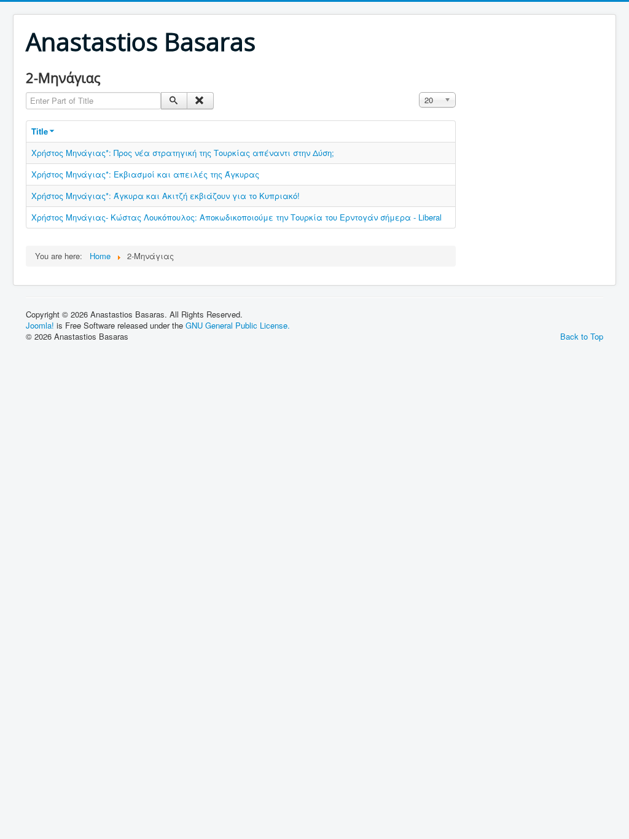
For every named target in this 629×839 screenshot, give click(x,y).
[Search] (174, 100)
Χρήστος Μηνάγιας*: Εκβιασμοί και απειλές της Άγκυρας (145, 174)
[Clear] (200, 100)
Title (39, 131)
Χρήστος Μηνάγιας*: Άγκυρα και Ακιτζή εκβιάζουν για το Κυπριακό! (165, 195)
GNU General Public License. (238, 325)
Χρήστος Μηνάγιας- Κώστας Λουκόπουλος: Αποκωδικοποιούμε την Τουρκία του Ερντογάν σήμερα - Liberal (236, 217)
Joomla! (40, 325)
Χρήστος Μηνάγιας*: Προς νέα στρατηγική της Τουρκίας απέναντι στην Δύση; (182, 152)
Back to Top (581, 336)
